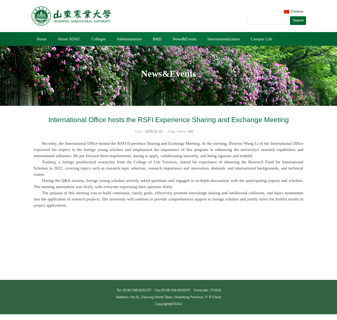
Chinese (296, 11)
